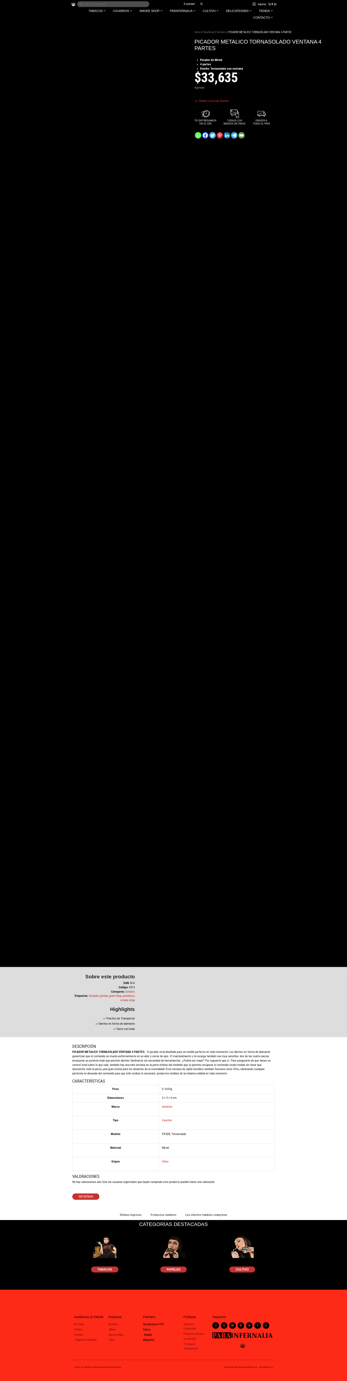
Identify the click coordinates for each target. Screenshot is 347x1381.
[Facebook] (205, 135)
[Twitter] (212, 135)
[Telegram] (234, 135)
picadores (128, 996)
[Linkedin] (227, 135)
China (165, 1161)
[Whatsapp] (198, 135)
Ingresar (261, 4)
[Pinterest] (220, 135)
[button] (97, 10)
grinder (104, 996)
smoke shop (127, 1000)
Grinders (221, 32)
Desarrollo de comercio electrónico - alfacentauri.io (248, 1367)
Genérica (167, 1106)
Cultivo (242, 1269)
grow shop (115, 996)
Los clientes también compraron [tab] (206, 1215)
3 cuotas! (179, 4)
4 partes (167, 1120)
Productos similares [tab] (163, 1215)
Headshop (208, 32)
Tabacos (104, 1269)
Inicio (197, 32)
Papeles (173, 1269)
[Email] (241, 135)
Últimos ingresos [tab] (131, 1215)
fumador (94, 996)
